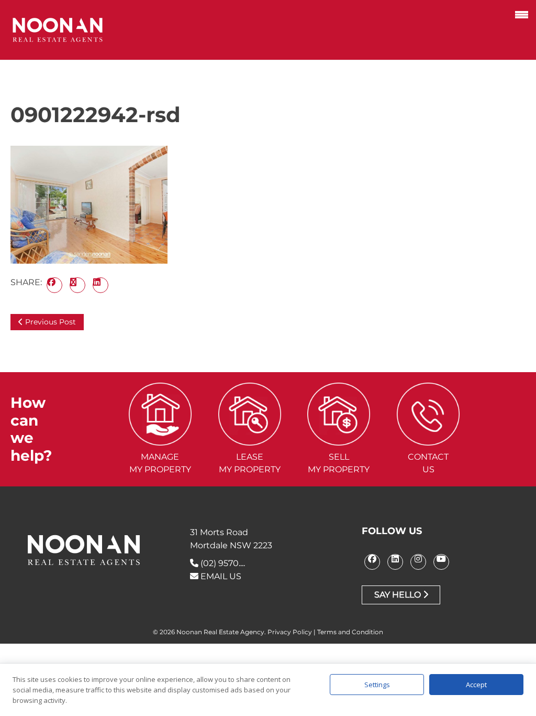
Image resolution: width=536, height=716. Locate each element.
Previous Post (49, 322)
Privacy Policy (289, 632)
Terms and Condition (350, 632)
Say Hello (398, 595)
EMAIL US (219, 576)
